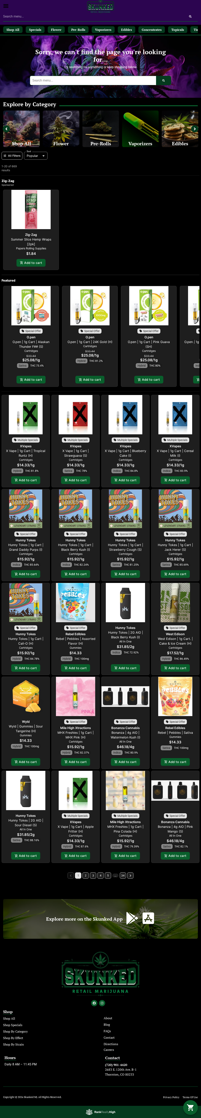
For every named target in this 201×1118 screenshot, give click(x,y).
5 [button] (108, 875)
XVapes (26, 446)
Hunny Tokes (26, 540)
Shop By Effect (13, 1038)
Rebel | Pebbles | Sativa (175, 733)
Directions (111, 1044)
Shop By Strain (13, 1044)
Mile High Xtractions (75, 728)
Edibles (180, 143)
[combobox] (93, 16)
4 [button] (100, 875)
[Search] (190, 16)
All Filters (14, 155)
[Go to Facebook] (94, 1003)
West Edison (175, 634)
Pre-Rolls (100, 143)
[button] (6, 6)
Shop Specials (12, 1025)
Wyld (26, 722)
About (108, 1018)
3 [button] (93, 875)
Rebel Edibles (76, 634)
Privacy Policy (171, 1097)
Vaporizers (140, 143)
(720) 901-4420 (116, 1065)
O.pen (31, 337)
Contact (109, 1037)
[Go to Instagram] (102, 1003)
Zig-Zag (31, 235)
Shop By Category (15, 1031)
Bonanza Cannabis (125, 728)
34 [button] (123, 875)
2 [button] (85, 875)
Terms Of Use (190, 1097)
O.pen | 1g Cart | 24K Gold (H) (90, 342)
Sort (29, 151)
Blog (107, 1024)
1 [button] (78, 875)
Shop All (21, 143)
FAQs (107, 1031)
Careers (109, 1050)
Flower (61, 143)
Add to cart (33, 263)
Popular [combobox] (32, 156)
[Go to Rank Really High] (100, 1112)
